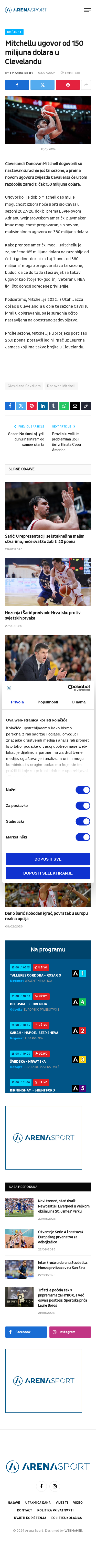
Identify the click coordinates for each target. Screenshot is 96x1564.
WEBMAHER (73, 1531)
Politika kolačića (66, 1518)
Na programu (48, 949)
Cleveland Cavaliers (24, 386)
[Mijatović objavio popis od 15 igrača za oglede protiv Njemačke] (48, 659)
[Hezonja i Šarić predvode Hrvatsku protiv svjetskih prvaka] (48, 582)
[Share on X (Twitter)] (42, 85)
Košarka (14, 32)
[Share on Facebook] (17, 85)
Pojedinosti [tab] (48, 702)
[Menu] (87, 10)
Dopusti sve (48, 859)
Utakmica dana (38, 1503)
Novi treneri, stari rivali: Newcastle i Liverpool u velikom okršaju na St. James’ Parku (64, 1206)
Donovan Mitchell (61, 386)
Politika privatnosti (55, 1510)
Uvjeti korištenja (30, 1518)
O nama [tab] (79, 702)
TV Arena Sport (21, 73)
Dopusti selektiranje (48, 873)
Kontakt (24, 1510)
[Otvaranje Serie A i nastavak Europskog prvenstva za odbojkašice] (19, 1238)
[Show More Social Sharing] (86, 85)
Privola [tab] (17, 702)
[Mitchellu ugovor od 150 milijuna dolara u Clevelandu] (48, 120)
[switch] (83, 806)
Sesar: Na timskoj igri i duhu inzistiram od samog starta (26, 439)
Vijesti (62, 1503)
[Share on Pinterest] (68, 85)
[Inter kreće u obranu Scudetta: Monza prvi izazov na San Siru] (19, 1269)
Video (78, 1503)
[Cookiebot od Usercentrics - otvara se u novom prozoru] (68, 688)
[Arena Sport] (26, 10)
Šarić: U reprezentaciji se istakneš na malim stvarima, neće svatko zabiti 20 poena (44, 539)
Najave (14, 1503)
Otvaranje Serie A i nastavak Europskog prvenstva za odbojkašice (60, 1237)
